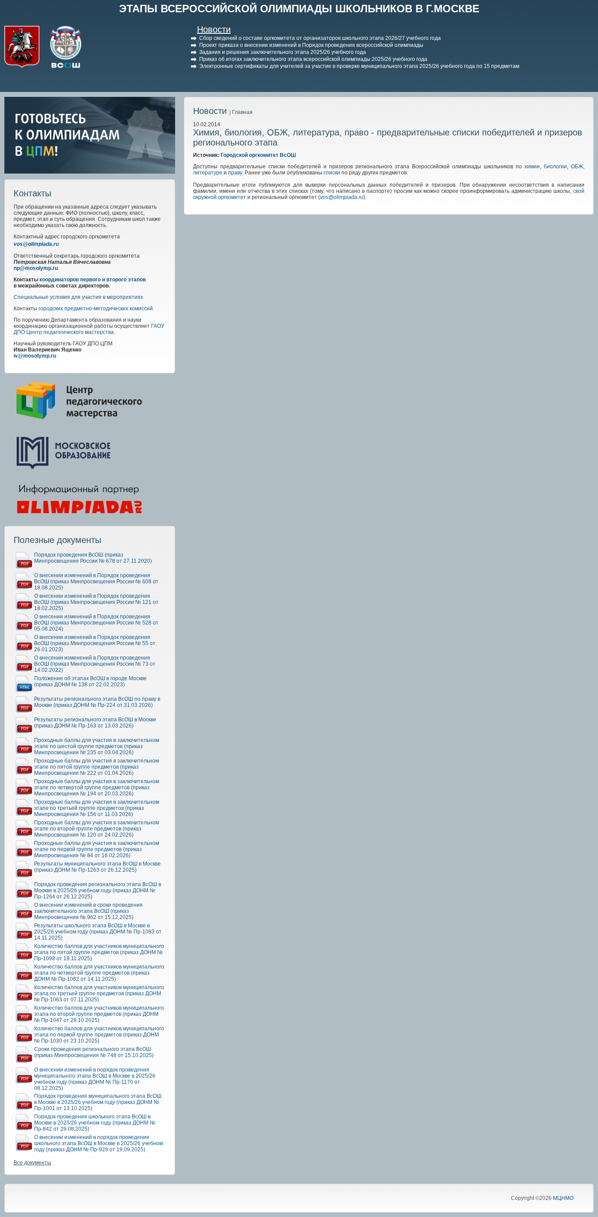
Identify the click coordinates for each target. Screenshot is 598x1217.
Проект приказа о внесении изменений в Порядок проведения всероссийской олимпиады (311, 45)
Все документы (32, 1163)
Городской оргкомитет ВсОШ (258, 155)
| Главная (241, 112)
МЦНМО (563, 1198)
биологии (555, 166)
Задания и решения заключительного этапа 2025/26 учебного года (282, 52)
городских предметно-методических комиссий (96, 308)
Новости (214, 29)
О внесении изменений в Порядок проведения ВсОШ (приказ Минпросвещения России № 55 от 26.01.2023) (94, 643)
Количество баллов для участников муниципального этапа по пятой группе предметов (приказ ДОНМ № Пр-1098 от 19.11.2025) (99, 952)
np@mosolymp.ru (36, 268)
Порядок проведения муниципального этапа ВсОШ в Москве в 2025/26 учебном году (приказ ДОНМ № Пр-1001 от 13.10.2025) (98, 1102)
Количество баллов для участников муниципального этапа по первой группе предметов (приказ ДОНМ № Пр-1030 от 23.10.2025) (99, 1034)
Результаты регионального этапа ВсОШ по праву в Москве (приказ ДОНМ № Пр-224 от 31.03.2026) (97, 702)
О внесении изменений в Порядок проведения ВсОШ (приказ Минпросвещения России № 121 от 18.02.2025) (96, 602)
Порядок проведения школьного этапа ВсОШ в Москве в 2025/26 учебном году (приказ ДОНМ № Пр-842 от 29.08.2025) (94, 1123)
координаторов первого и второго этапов (92, 280)
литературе (207, 173)
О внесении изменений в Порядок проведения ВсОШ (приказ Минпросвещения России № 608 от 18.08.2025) (96, 581)
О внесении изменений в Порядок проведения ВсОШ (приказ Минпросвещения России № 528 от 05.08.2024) (96, 623)
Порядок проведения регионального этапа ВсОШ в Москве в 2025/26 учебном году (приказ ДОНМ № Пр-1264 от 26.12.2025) (97, 890)
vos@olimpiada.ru (36, 244)
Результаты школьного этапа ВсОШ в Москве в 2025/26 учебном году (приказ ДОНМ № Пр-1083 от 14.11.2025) (98, 932)
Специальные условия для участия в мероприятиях (78, 297)
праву (235, 173)
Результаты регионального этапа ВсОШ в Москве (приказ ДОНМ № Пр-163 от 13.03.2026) (95, 723)
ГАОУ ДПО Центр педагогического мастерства (89, 329)
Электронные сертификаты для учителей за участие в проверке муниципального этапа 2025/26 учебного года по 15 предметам (359, 66)
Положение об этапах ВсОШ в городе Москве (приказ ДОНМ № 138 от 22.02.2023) (90, 681)
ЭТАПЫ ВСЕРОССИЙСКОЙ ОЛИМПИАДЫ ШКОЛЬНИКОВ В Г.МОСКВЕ (299, 8)
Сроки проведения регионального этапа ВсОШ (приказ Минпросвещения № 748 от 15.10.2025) (94, 1052)
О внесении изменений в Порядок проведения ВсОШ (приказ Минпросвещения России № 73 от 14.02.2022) (94, 664)
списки (332, 173)
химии (532, 166)
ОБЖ (577, 166)
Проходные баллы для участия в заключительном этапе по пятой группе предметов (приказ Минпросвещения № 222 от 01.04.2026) (96, 767)
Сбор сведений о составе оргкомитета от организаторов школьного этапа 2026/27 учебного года (320, 38)
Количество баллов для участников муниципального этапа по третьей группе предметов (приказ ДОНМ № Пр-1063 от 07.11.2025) (99, 993)
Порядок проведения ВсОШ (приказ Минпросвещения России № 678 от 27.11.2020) (93, 558)
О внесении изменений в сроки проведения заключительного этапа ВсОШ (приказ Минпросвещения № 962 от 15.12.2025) (88, 911)
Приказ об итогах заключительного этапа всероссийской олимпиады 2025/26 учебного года (313, 59)
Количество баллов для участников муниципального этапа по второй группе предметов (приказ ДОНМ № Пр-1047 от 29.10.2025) (99, 1014)
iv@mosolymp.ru (35, 356)
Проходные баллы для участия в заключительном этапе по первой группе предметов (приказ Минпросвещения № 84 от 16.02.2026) (96, 849)
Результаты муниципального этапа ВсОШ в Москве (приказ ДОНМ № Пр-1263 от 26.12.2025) (97, 867)
